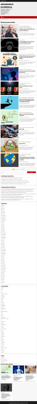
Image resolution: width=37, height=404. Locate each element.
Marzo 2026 (3, 211)
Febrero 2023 (3, 262)
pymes (2, 337)
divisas (2, 301)
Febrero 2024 (3, 246)
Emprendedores (3, 305)
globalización (3, 317)
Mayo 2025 (2, 225)
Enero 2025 (2, 231)
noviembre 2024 (3, 234)
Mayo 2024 (2, 243)
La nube (2, 327)
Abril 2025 (2, 227)
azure (2, 292)
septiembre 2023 (3, 253)
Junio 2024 (2, 241)
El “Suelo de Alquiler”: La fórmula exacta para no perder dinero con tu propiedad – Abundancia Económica (16, 196)
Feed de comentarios (4, 360)
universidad (2, 350)
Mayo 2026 (2, 208)
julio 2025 (2, 222)
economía (20, 54)
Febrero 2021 (3, 276)
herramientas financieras (22, 27)
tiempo (2, 349)
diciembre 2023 (3, 249)
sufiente (2, 346)
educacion (23, 54)
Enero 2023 (2, 263)
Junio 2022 (2, 269)
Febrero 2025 (3, 230)
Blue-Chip (21, 129)
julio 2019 (2, 279)
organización (3, 336)
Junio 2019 (2, 281)
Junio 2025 (2, 224)
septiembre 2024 (3, 237)
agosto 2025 (3, 221)
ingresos (29, 374)
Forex (2, 312)
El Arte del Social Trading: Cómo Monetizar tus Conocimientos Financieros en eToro (13, 183)
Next (23, 169)
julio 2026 (2, 205)
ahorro (20, 26)
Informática (3, 321)
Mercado (2, 331)
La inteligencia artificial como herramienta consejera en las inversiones (11, 179)
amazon (2, 289)
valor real (2, 352)
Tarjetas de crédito (4, 347)
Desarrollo (2, 298)
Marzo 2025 (3, 228)
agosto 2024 (3, 238)
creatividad (2, 296)
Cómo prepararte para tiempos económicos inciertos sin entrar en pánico (27, 158)
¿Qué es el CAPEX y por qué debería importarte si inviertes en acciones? (6, 377)
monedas (2, 334)
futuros (2, 314)
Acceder (2, 357)
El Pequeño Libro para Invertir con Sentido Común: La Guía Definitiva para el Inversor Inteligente (15, 182)
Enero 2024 (2, 247)
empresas (23, 112)
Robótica (2, 339)
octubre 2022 (3, 266)
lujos (2, 330)
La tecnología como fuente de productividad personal (26, 42)
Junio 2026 (2, 206)
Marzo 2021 (3, 275)
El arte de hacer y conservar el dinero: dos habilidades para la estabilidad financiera (26, 100)
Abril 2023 (2, 259)
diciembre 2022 (3, 265)
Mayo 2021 (2, 272)
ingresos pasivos (29, 27)
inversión (32, 374)
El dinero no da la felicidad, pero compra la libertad (27, 29)
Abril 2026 (2, 209)
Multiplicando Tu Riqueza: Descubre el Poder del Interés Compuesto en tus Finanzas (13, 192)
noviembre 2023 (3, 250)
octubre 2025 (3, 218)
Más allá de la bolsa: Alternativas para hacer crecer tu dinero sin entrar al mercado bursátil (14, 180)
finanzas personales (26, 26)
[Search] (35, 17)
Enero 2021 (2, 278)
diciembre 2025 (3, 215)
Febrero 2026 (3, 212)
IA (1, 320)
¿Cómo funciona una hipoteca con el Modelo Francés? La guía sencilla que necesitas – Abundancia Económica (17, 189)
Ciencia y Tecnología (4, 293)
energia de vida (3, 308)
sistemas (2, 343)
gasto (2, 315)
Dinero (22, 26)
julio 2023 (2, 256)
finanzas (27, 54)
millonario (2, 333)
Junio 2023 (2, 257)
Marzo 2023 (3, 260)
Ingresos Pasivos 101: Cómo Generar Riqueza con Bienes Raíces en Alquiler (12, 197)
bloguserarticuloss (26, 44)
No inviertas (22, 143)
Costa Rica (2, 295)
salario (2, 340)
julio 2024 (2, 240)
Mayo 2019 (2, 282)
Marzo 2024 (3, 244)
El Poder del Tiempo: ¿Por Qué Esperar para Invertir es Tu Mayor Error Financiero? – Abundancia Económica (17, 191)
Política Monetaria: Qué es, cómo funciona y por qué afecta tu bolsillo (27, 57)
